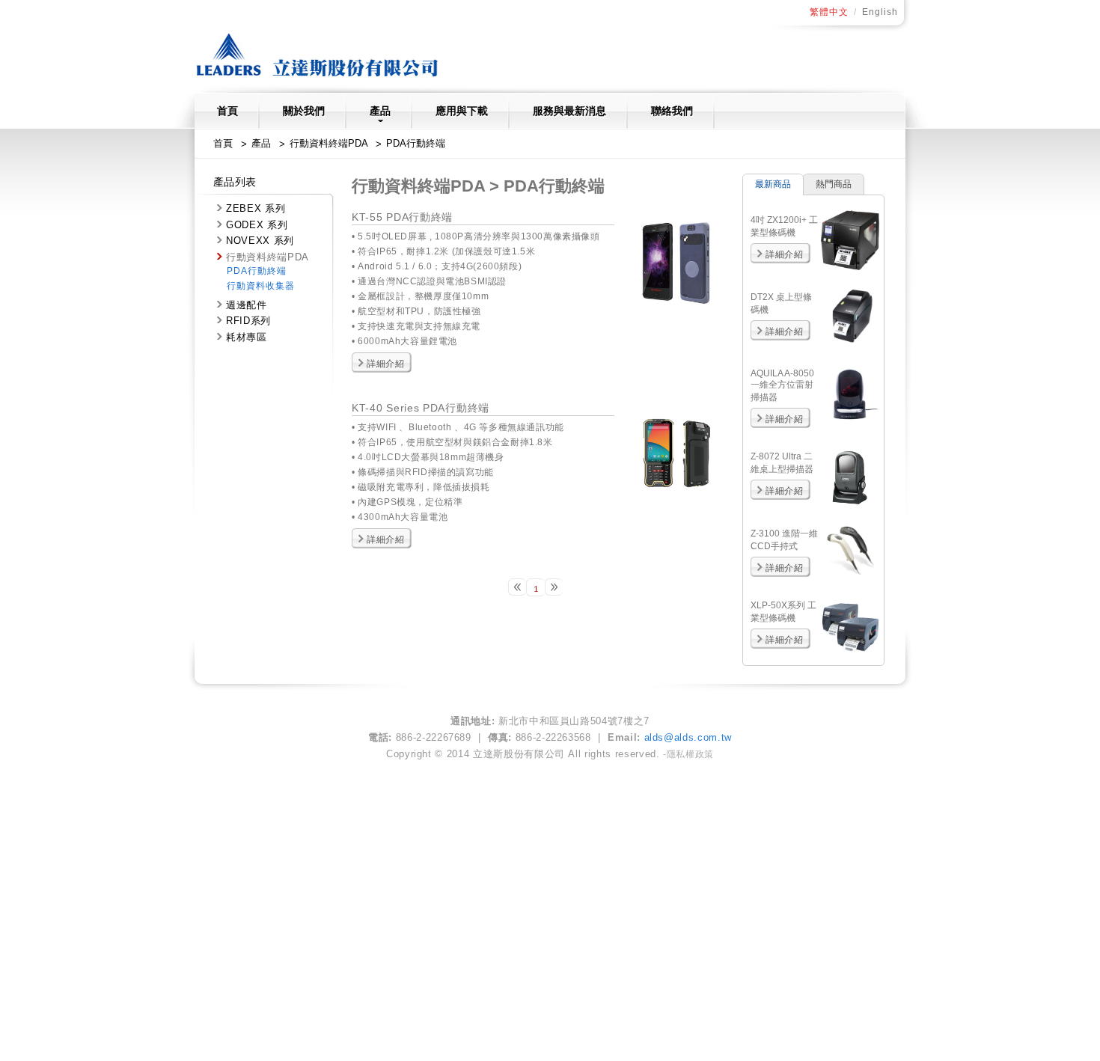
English (880, 12)
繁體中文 (829, 12)
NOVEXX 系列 (260, 240)
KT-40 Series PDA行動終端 (420, 408)
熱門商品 (834, 184)
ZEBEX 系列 (255, 208)
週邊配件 (246, 305)
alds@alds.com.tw (688, 737)
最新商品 (773, 184)
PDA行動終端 (415, 143)
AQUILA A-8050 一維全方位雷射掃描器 (782, 385)
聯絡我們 (672, 111)
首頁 (227, 111)
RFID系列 (248, 320)
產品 (380, 111)
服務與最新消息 (569, 111)
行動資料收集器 (261, 286)
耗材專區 (246, 337)
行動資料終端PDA (328, 143)
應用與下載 (462, 111)
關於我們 (304, 111)
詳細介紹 (385, 363)
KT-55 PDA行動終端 (402, 217)
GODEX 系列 (256, 224)
